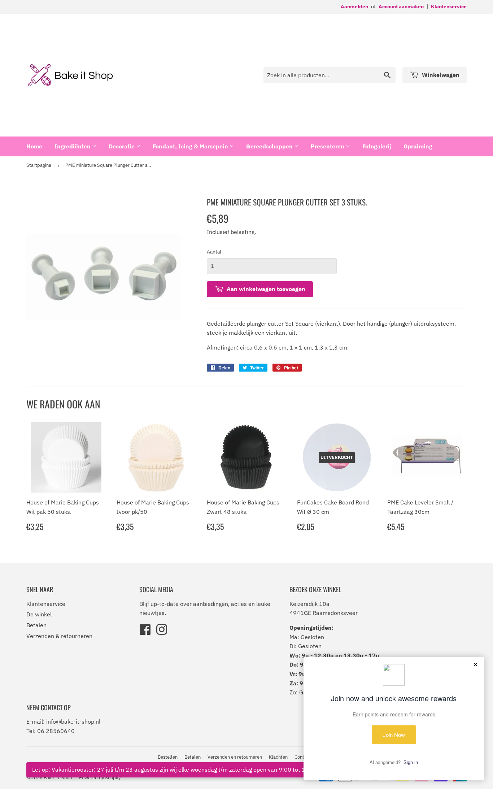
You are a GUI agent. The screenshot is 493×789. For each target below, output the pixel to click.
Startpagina (38, 165)
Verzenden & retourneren (59, 636)
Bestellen (168, 757)
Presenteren (328, 146)
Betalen (36, 625)
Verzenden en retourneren (235, 757)
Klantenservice (449, 6)
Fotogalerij (376, 146)
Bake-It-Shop (58, 778)
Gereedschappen (270, 146)
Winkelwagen (439, 74)
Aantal (214, 251)
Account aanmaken (401, 6)
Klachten (278, 757)
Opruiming (417, 146)
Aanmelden (354, 6)
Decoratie (122, 146)
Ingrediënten (73, 146)
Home (34, 146)
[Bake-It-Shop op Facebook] (145, 632)
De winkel (39, 614)
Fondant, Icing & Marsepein (191, 146)
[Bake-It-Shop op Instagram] (161, 632)
